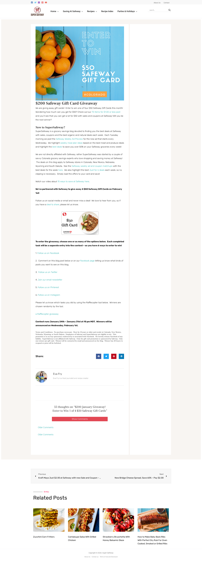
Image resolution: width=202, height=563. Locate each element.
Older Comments (45, 427)
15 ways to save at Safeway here (73, 181)
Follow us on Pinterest (48, 287)
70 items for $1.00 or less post (106, 112)
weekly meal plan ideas (71, 143)
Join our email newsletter (50, 279)
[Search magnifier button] (169, 10)
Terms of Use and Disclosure (109, 557)
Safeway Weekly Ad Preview (69, 139)
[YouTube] (46, 2)
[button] (57, 11)
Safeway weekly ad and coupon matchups (92, 166)
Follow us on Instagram (49, 295)
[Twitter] (35, 2)
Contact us (95, 557)
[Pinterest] (42, 2)
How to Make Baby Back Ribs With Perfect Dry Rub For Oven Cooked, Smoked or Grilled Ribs (152, 540)
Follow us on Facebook (48, 253)
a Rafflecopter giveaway (47, 314)
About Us (87, 557)
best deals (57, 146)
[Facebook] (32, 2)
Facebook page (87, 260)
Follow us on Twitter (47, 272)
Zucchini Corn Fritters (43, 537)
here (60, 170)
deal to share (53, 204)
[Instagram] (39, 2)
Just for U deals (97, 170)
